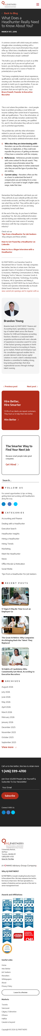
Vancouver (6, 1008)
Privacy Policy (7, 986)
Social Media (7, 569)
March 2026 (7, 712)
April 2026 (6, 707)
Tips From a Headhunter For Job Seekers (19, 574)
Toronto (5, 1005)
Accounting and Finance (12, 518)
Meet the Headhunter (11, 553)
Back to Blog (11, 13)
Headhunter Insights (10, 533)
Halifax (4, 1019)
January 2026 (7, 722)
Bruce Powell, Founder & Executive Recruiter (17, 93)
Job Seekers (6, 972)
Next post (31, 386)
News (4, 558)
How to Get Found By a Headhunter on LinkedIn (18, 243)
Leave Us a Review (20, 992)
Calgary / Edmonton (9, 1012)
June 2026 (6, 697)
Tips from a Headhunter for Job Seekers (19, 234)
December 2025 (8, 727)
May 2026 (6, 702)
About (4, 983)
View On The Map (8, 859)
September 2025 (9, 742)
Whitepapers (7, 979)
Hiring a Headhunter (10, 538)
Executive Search (9, 528)
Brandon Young (14, 321)
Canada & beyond (8, 1022)
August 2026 (7, 687)
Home (4, 965)
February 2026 (8, 717)
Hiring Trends (7, 543)
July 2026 (6, 692)
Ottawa (5, 1015)
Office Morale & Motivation (13, 563)
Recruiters (5, 976)
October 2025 (8, 737)
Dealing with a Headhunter (13, 523)
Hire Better (6, 969)
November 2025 (9, 732)
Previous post (11, 386)
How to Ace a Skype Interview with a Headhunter (18, 250)
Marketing (6, 548)
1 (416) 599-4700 (14, 771)
